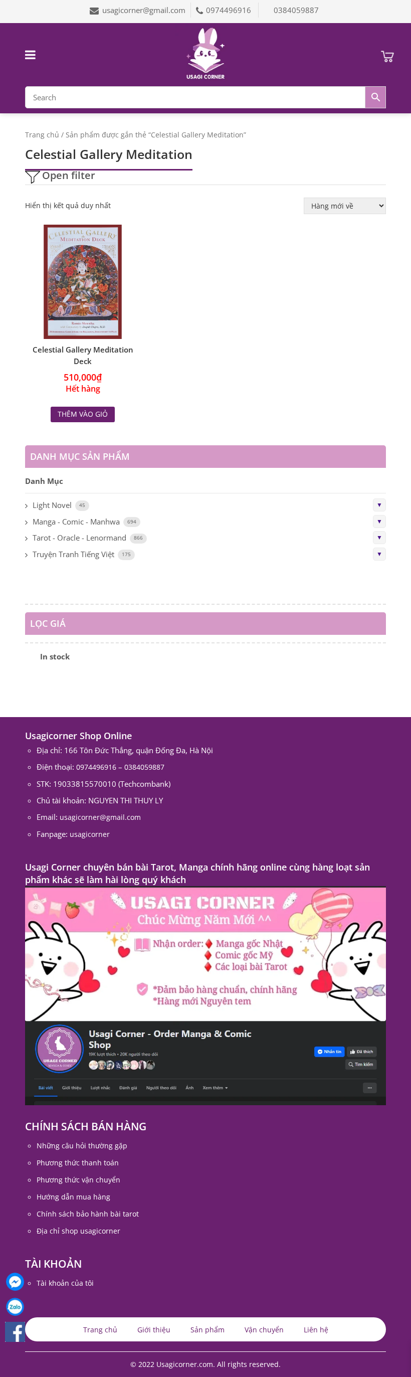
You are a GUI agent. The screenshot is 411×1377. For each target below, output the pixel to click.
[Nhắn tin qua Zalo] (15, 1307)
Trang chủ (42, 134)
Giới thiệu (153, 1329)
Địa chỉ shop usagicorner (78, 1231)
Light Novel (52, 505)
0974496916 (229, 10)
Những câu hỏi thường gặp (82, 1145)
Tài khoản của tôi (65, 1283)
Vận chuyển (264, 1329)
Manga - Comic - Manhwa (76, 522)
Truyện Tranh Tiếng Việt (73, 554)
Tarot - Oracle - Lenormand (79, 538)
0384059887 (296, 10)
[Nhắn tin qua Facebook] (15, 1282)
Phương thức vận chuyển (78, 1179)
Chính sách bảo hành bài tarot (88, 1214)
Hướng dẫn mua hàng (73, 1196)
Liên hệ (316, 1329)
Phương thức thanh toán (78, 1162)
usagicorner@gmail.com (143, 10)
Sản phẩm (207, 1329)
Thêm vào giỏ (83, 414)
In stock (55, 656)
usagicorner (90, 834)
